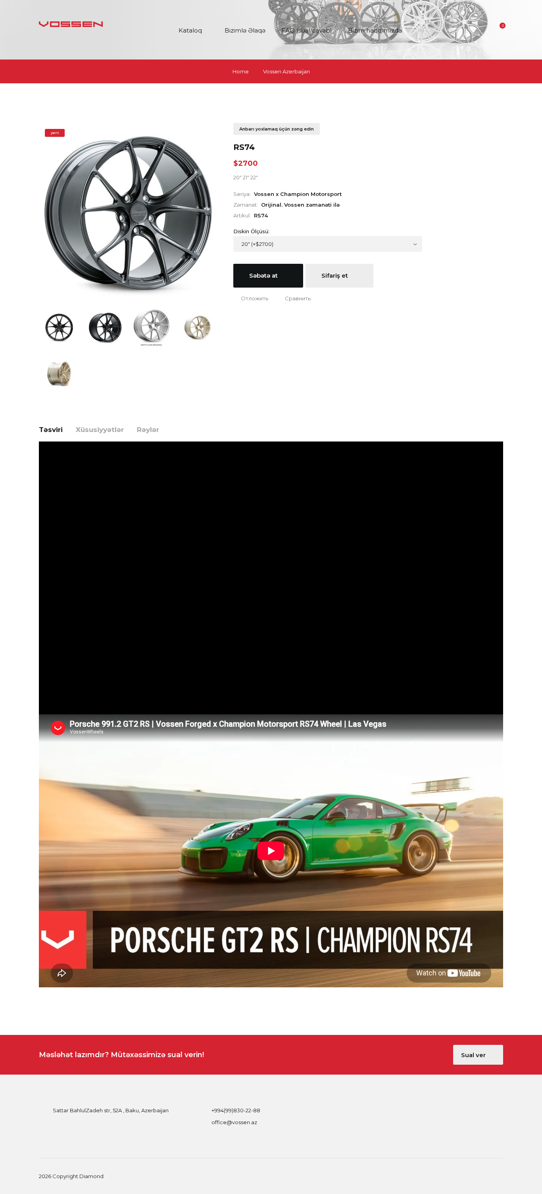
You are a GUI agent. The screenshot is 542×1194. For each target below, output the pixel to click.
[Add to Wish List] (250, 298)
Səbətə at (264, 275)
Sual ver (474, 1055)
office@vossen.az (234, 1122)
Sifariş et (335, 275)
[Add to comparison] (294, 298)
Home (241, 71)
